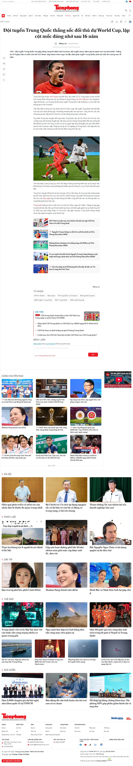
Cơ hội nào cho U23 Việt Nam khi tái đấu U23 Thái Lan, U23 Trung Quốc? (67, 335)
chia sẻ (112, 22)
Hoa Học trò (85, 1)
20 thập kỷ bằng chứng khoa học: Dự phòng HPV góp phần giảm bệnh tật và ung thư (110, 703)
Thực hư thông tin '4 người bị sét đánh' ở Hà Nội (22, 549)
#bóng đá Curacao (87, 295)
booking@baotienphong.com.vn (39, 745)
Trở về (4, 80)
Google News (130, 22)
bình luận (126, 22)
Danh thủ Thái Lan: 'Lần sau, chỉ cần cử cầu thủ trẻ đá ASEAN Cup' (51, 456)
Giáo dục (101, 16)
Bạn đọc (106, 731)
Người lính (76, 16)
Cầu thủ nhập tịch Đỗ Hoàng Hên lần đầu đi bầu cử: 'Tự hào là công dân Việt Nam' (72, 268)
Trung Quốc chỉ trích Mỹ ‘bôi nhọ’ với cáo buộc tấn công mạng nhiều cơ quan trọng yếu (22, 632)
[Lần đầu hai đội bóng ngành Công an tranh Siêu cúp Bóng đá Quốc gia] (17, 388)
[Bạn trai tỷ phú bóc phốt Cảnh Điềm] (22, 575)
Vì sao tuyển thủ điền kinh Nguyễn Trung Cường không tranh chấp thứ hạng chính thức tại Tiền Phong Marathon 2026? (73, 255)
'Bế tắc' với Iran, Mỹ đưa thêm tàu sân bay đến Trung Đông (15, 660)
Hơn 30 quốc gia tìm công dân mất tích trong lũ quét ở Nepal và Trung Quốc (108, 632)
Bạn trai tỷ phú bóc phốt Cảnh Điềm (21, 589)
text (117, 22)
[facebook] (127, 1)
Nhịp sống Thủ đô (36, 734)
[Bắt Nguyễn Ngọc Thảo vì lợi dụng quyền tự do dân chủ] (110, 532)
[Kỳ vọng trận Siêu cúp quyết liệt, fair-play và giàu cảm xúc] (85, 388)
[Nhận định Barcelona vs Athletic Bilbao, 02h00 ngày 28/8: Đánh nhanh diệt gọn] (85, 444)
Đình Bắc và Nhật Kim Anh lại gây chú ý (110, 591)
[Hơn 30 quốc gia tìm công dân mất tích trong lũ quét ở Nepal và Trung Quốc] (110, 614)
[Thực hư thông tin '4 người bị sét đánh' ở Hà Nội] (22, 532)
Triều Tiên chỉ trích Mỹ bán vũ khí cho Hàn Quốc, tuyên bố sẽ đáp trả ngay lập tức (115, 661)
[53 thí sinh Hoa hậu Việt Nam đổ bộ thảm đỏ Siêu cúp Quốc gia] (17, 444)
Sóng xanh (23, 16)
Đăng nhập (37, 344)
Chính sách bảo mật (116, 739)
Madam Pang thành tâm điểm (14, 427)
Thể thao (68, 16)
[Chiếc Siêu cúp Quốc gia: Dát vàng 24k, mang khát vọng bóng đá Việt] (51, 416)
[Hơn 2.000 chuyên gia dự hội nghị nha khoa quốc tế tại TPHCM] (22, 685)
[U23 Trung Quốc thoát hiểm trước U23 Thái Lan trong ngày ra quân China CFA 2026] (92, 316)
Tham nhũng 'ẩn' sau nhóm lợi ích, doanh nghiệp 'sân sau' (108, 506)
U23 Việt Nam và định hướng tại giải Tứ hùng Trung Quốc (60, 330)
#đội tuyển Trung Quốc (43, 300)
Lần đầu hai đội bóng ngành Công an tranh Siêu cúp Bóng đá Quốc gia (17, 401)
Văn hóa (87, 16)
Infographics (80, 724)
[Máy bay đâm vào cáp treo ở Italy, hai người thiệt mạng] (83, 649)
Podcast (48, 724)
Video (123, 16)
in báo (121, 22)
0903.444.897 (60, 742)
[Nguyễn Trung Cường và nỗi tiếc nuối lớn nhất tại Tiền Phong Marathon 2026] (40, 233)
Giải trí (94, 16)
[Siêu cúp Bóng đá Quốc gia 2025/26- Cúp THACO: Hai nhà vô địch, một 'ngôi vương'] (85, 416)
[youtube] (130, 1)
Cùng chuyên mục (12, 375)
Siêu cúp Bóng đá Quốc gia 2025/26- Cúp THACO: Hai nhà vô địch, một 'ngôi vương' (84, 429)
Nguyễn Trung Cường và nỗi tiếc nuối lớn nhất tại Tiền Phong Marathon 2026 (72, 233)
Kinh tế (15, 16)
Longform (64, 724)
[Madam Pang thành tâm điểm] (17, 416)
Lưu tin (4, 69)
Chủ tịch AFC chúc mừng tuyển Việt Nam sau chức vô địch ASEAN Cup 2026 (50, 402)
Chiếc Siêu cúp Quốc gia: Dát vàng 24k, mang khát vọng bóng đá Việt (51, 428)
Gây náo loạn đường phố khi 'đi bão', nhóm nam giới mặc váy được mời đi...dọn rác (65, 550)
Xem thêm (129, 15)
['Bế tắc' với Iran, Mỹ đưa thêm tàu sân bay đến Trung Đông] (17, 649)
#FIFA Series (39, 295)
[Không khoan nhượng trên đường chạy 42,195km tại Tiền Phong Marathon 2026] (40, 245)
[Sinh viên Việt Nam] (117, 718)
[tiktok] (91, 745)
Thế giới (45, 16)
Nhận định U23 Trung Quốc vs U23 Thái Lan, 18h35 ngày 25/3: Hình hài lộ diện (67, 324)
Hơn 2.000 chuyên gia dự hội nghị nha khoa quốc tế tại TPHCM (20, 702)
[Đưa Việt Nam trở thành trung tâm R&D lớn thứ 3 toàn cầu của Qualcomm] (50, 649)
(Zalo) (42, 742)
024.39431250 (8, 746)
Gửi (93, 354)
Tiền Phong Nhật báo (56, 1)
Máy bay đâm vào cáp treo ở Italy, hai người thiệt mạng (82, 660)
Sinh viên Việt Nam (72, 1)
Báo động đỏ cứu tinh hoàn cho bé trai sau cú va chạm (66, 702)
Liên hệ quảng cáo (35, 739)
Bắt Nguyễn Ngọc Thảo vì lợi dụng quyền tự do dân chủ (108, 549)
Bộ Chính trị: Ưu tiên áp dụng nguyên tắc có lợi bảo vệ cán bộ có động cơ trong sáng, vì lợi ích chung (66, 507)
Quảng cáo (106, 1)
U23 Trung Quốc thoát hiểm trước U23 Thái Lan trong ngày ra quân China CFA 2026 (57, 316)
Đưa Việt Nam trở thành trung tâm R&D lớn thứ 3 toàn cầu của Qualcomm (49, 661)
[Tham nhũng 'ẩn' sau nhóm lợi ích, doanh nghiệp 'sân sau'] (110, 489)
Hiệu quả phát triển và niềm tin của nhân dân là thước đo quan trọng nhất (22, 506)
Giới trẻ (52, 16)
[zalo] (96, 744)
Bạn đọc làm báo (13, 761)
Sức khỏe (38, 16)
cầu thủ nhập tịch (82, 99)
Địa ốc (31, 16)
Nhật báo (19, 724)
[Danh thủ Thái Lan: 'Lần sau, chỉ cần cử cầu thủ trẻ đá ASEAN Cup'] (51, 444)
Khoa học (109, 16)
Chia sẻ (4, 64)
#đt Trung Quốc (61, 300)
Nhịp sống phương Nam (52, 734)
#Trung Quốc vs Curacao (67, 295)
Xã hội (9, 16)
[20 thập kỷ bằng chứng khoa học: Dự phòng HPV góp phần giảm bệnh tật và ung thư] (110, 685)
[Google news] (102, 744)
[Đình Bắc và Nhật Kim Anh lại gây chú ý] (110, 575)
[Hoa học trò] (128, 718)
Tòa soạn (96, 1)
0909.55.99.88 (34, 742)
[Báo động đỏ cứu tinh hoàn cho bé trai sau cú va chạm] (66, 685)
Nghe (4, 58)
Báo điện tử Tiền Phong (66, 8)
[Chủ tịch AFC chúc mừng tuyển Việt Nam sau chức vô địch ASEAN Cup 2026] (51, 388)
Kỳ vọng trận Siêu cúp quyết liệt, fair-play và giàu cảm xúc (85, 401)
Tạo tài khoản (50, 344)
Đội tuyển (46, 198)
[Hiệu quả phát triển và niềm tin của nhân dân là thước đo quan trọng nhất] (22, 489)
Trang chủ (3, 15)
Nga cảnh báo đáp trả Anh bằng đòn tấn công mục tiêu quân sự (65, 631)
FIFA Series (54, 97)
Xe (82, 16)
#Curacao (51, 295)
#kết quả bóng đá (77, 300)
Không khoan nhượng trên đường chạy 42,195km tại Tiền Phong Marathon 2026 (71, 244)
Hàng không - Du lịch (8, 734)
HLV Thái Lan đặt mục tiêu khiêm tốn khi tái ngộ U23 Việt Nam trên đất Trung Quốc (72, 222)
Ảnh (32, 724)
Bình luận (4, 74)
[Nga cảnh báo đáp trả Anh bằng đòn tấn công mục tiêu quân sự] (66, 614)
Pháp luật (60, 16)
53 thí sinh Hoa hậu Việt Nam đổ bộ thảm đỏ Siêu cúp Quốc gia (16, 456)
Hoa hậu (117, 16)
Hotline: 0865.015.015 (38, 1)
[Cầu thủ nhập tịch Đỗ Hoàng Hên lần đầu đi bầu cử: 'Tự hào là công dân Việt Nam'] (40, 268)
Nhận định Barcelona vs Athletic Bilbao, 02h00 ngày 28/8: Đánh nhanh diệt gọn (83, 457)
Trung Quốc (37, 205)
